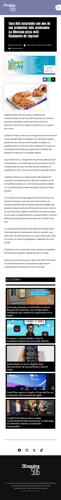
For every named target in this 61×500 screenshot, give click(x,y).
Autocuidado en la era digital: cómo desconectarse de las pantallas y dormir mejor (27, 366)
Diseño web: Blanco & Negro (30, 491)
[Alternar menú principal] (58, 7)
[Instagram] (26, 450)
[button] (45, 79)
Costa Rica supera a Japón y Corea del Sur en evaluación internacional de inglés (30, 393)
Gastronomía (16, 48)
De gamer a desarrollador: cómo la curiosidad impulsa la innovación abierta (28, 339)
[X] (34, 450)
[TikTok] (41, 450)
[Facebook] (19, 450)
